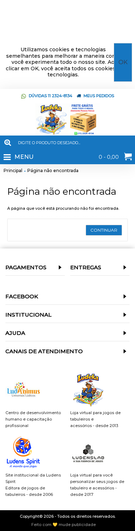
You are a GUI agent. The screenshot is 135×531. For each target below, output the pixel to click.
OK (122, 62)
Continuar (103, 230)
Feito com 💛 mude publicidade (63, 525)
